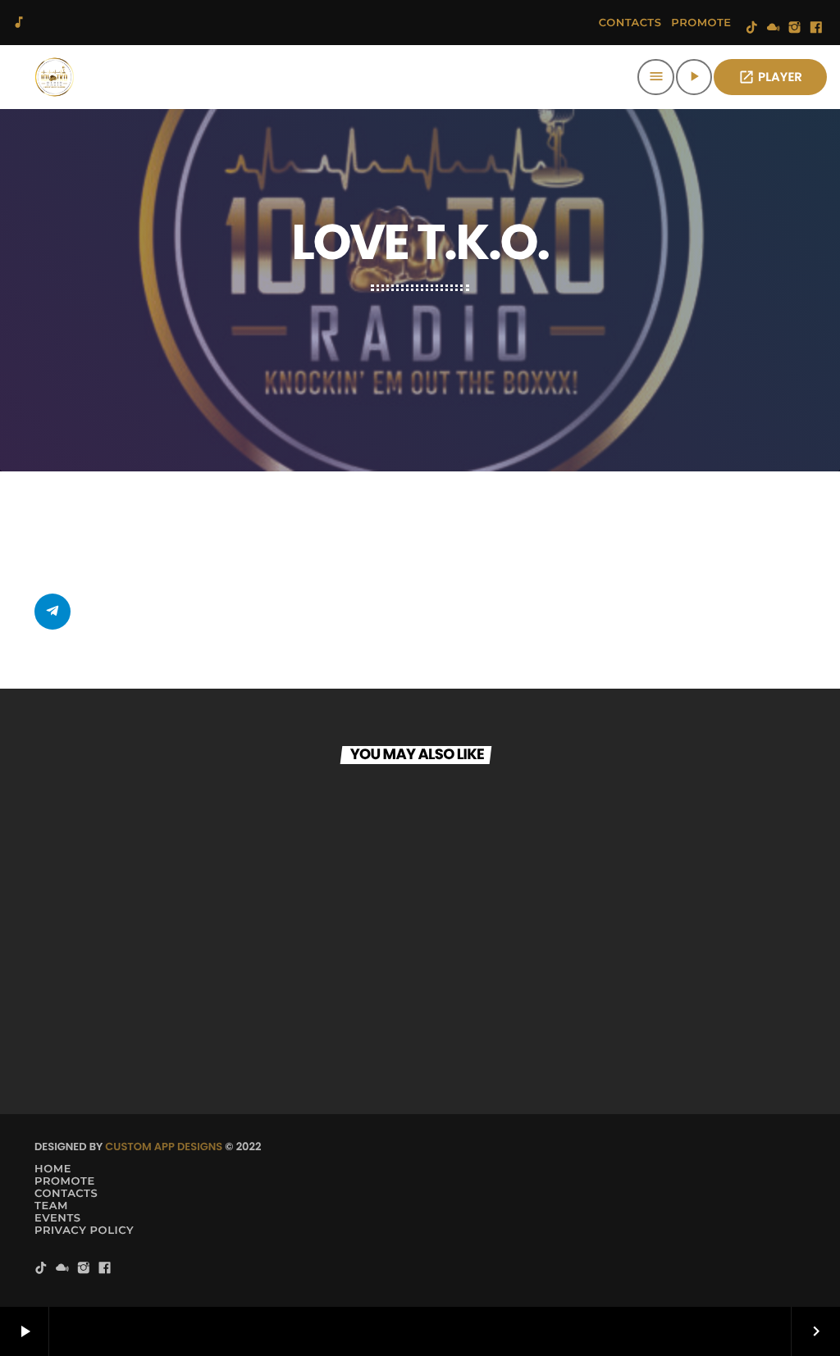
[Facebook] (816, 28)
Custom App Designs (163, 1146)
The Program (100, 1022)
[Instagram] (794, 28)
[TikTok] (752, 28)
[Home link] (54, 77)
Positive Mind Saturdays (534, 1022)
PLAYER (770, 77)
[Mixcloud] (773, 28)
